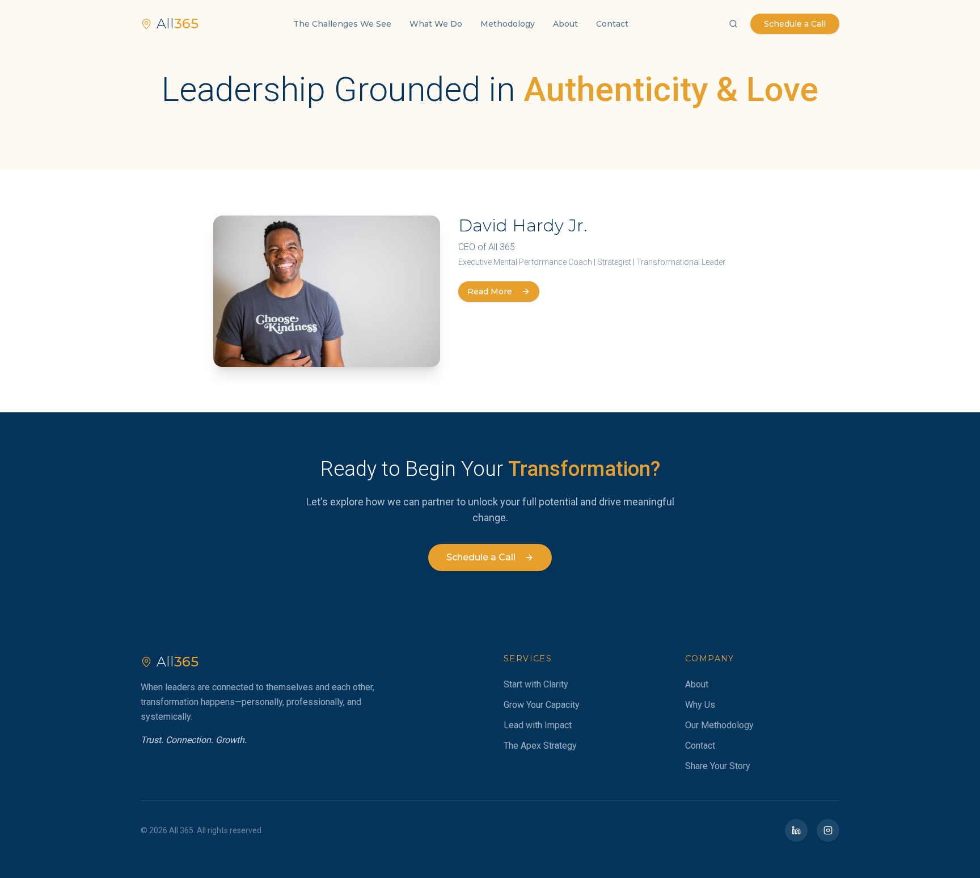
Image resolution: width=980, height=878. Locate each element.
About (565, 24)
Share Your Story (717, 766)
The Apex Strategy (540, 745)
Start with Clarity (536, 684)
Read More (489, 291)
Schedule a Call (795, 24)
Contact (612, 24)
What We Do (435, 24)
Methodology (507, 24)
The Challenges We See (342, 24)
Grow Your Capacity (542, 704)
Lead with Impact (538, 725)
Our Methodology (719, 725)
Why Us (700, 704)
